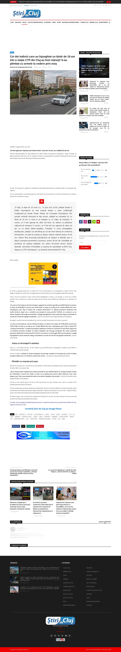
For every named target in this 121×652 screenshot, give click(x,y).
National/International (70, 22)
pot (59, 418)
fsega (63, 418)
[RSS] (109, 5)
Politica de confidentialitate (93, 649)
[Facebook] (95, 5)
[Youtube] (106, 5)
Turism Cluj (84, 22)
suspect (47, 414)
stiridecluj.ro (22, 414)
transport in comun (26, 416)
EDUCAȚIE (18, 22)
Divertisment (103, 22)
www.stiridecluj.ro (38, 414)
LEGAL (54, 22)
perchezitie (47, 416)
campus (35, 416)
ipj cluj (58, 414)
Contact (26, 5)
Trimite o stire (33, 5)
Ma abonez (85, 247)
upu (70, 414)
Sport (59, 22)
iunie (12, 416)
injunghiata (54, 416)
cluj (16, 414)
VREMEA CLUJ (93, 22)
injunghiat (17, 416)
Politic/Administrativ (35, 22)
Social (24, 22)
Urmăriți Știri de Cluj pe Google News (43, 408)
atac (27, 418)
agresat (72, 416)
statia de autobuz (63, 416)
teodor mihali (33, 418)
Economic (47, 22)
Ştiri (12, 22)
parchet (54, 418)
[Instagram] (98, 5)
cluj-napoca (64, 414)
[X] (101, 5)
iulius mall (29, 414)
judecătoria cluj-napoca (44, 418)
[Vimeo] (103, 5)
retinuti (52, 414)
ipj (73, 414)
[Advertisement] (79, 14)
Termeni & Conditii (106, 649)
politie (40, 416)
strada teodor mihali (19, 418)
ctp (11, 418)
